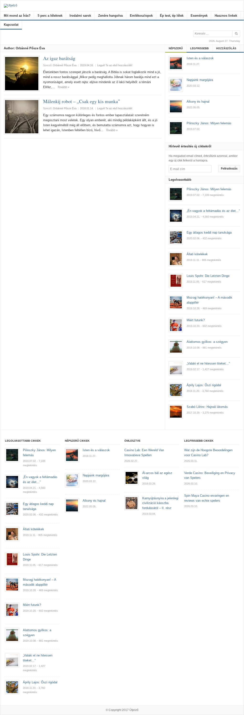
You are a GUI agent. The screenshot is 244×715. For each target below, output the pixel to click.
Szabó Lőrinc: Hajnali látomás (207, 407)
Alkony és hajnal (94, 500)
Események (199, 15)
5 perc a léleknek (50, 15)
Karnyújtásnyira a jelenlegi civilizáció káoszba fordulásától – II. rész (160, 503)
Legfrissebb (199, 48)
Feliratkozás (229, 168)
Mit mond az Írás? (17, 15)
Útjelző (133, 710)
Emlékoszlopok (141, 15)
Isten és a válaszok (96, 450)
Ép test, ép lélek (171, 15)
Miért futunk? (196, 320)
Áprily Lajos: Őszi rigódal (204, 385)
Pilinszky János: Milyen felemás (209, 189)
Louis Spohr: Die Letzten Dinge (208, 276)
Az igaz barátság (59, 58)
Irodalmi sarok (80, 15)
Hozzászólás (226, 48)
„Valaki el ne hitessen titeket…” (208, 363)
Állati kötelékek (197, 254)
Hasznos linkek (226, 15)
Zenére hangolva (110, 15)
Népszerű (176, 48)
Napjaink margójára (96, 475)
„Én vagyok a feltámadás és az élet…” (213, 211)
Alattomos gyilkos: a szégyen (207, 342)
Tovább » (63, 87)
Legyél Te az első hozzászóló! (114, 65)
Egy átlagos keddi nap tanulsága (209, 232)
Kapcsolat (11, 24)
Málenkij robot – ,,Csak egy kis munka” (81, 101)
